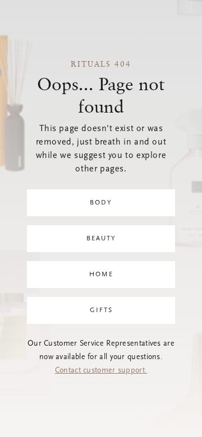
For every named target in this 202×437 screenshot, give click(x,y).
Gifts (101, 310)
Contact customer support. (101, 371)
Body (101, 202)
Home (101, 274)
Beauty (101, 238)
